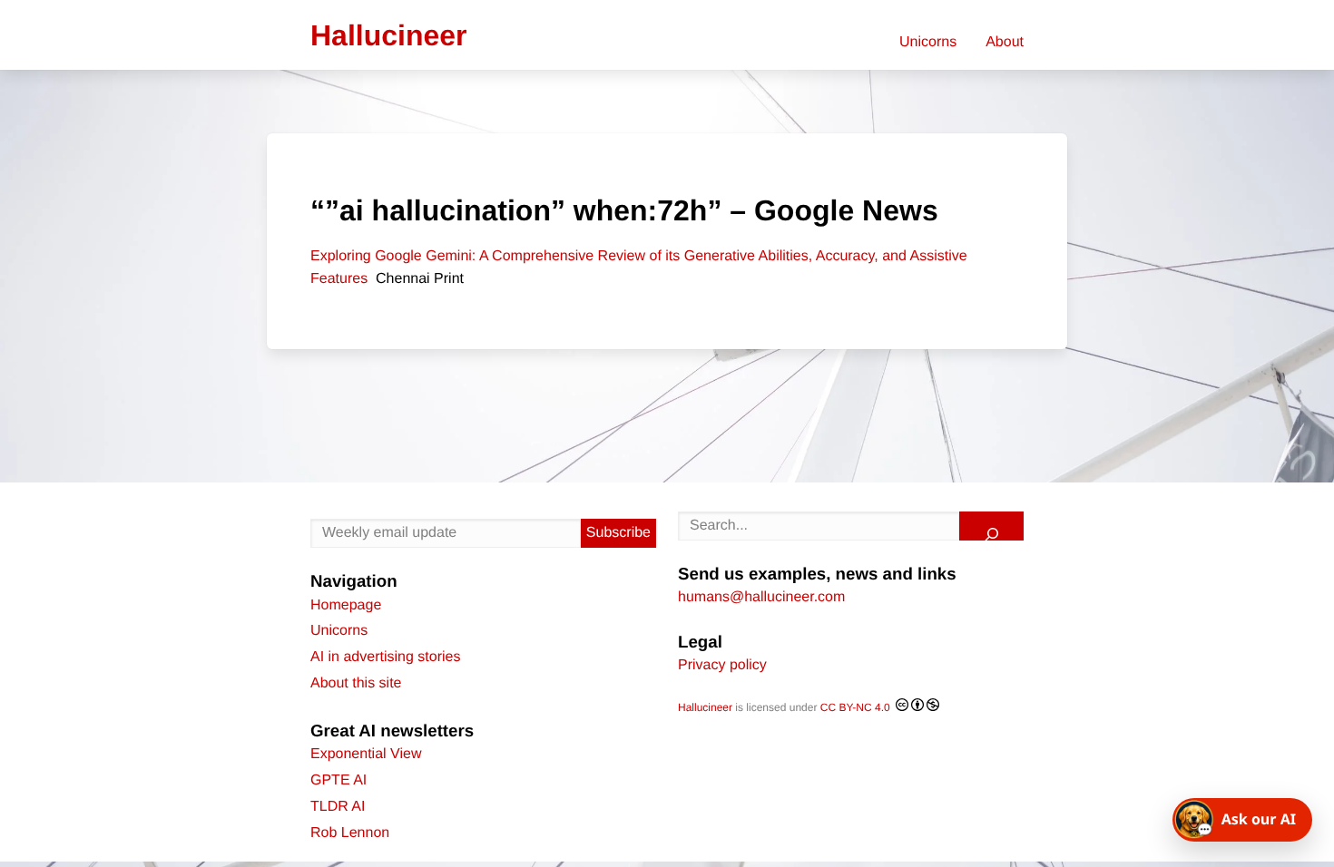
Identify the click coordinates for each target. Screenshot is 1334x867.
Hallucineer (705, 707)
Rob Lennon (349, 833)
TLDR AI (337, 806)
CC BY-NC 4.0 (856, 707)
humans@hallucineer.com (761, 597)
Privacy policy (722, 665)
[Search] (991, 526)
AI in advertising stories (385, 657)
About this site (356, 683)
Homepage (345, 605)
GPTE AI (338, 780)
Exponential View (365, 754)
